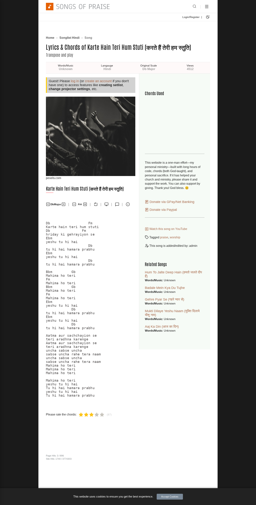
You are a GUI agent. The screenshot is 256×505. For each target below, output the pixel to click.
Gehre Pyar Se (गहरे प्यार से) (164, 299)
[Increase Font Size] (85, 204)
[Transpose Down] (48, 204)
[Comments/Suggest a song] (117, 204)
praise (164, 237)
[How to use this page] (128, 204)
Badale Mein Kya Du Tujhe (165, 288)
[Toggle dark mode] (207, 17)
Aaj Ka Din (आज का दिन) (162, 326)
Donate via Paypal (163, 210)
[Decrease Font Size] (74, 204)
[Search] (194, 6)
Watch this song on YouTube (168, 228)
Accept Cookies (169, 496)
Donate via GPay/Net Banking (171, 202)
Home (50, 37)
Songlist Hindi (69, 37)
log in (75, 81)
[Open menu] (206, 6)
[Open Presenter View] (106, 204)
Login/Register (191, 17)
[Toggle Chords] (96, 204)
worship (175, 237)
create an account (98, 81)
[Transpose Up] (63, 204)
